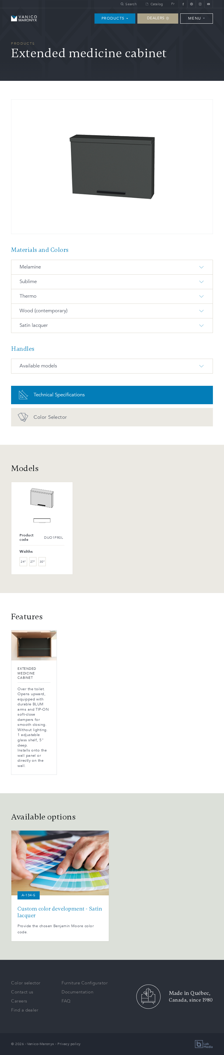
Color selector (25, 983)
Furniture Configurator (85, 983)
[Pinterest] (191, 4)
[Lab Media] (204, 1044)
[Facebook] (183, 4)
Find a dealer (24, 1010)
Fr (173, 4)
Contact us (22, 992)
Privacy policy (68, 1044)
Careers (19, 1001)
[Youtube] (208, 4)
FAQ (66, 1001)
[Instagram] (200, 4)
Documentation (77, 992)
